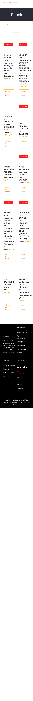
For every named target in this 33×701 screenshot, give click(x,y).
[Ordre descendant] (25, 25)
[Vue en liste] (18, 34)
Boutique (20, 381)
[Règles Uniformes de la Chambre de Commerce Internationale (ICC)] (24, 271)
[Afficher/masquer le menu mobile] (29, 5)
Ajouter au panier (7, 93)
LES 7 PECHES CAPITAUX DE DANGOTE (23, 128)
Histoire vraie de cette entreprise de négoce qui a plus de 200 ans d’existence (9, 65)
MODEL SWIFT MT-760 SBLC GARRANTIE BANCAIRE (9, 172)
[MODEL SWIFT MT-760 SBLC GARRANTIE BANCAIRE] (9, 159)
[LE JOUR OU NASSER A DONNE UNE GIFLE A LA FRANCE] (9, 108)
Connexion (20, 367)
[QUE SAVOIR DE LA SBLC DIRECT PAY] (9, 271)
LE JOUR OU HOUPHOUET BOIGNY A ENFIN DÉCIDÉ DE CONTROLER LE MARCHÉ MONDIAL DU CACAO (25, 68)
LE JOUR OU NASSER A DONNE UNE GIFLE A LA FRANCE (9, 124)
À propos (20, 388)
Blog (18, 377)
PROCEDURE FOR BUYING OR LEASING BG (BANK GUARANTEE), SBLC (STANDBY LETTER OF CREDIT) (25, 226)
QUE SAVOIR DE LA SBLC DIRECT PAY (9, 284)
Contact (19, 384)
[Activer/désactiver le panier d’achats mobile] (26, 5)
